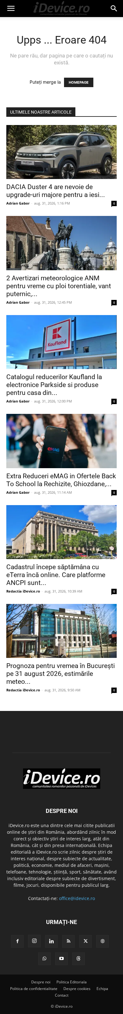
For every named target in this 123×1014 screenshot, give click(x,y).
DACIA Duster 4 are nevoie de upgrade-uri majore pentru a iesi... (55, 191)
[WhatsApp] (44, 958)
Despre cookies (77, 988)
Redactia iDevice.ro (23, 591)
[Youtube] (61, 958)
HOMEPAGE (79, 82)
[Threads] (78, 958)
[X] (85, 941)
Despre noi (40, 982)
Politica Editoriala (71, 982)
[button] (11, 8)
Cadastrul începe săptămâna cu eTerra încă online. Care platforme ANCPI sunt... (55, 575)
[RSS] (68, 941)
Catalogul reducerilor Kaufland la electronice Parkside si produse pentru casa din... (54, 385)
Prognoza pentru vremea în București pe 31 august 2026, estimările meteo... (60, 673)
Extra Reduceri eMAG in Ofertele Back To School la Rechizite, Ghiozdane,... (61, 480)
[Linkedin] (51, 941)
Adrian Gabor (18, 203)
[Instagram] (34, 941)
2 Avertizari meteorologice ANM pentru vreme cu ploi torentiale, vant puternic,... (58, 286)
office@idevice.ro (77, 898)
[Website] (102, 941)
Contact (61, 995)
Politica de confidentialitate (33, 988)
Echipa (102, 988)
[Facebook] (17, 941)
